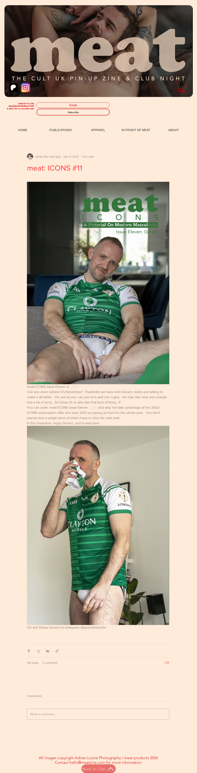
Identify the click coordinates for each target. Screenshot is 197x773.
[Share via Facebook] (29, 651)
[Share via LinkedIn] (47, 651)
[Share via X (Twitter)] (38, 651)
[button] (181, 87)
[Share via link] (57, 651)
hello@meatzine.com (87, 762)
